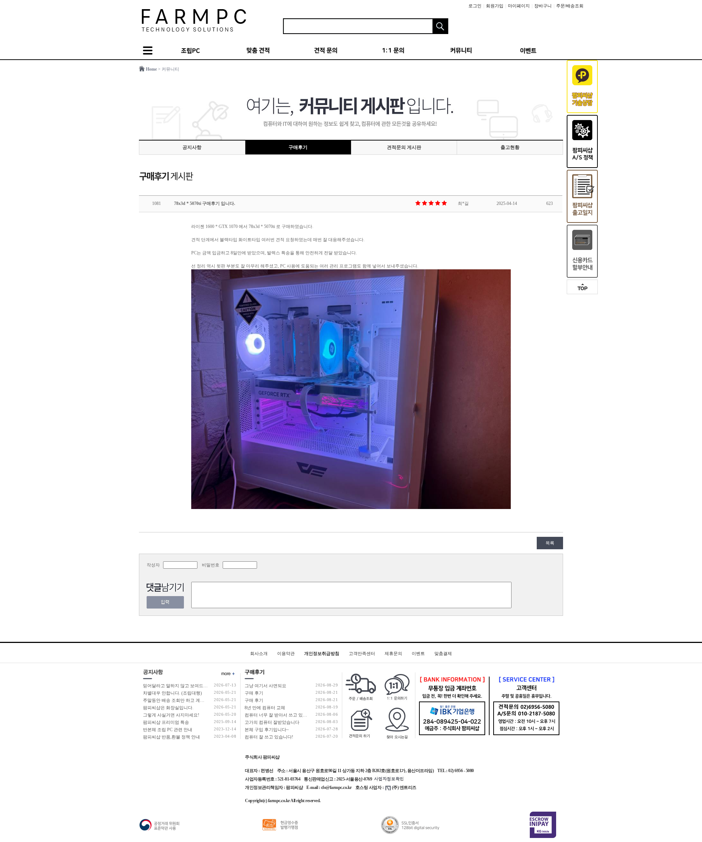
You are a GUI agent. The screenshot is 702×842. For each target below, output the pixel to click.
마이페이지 (519, 5)
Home (151, 69)
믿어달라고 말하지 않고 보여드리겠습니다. (184, 685)
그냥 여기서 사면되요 (265, 685)
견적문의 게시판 (404, 147)
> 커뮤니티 (168, 69)
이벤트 (418, 653)
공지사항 (191, 147)
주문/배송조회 (570, 5)
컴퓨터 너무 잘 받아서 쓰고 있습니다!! (282, 715)
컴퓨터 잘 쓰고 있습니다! (269, 737)
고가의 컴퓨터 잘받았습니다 (272, 722)
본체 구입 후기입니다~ (267, 729)
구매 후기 (254, 693)
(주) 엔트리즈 (404, 787)
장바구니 (543, 5)
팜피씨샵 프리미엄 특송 (166, 722)
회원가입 (494, 5)
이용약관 (286, 653)
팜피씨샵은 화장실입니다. (168, 707)
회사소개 (259, 653)
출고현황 (510, 147)
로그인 (475, 5)
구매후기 (297, 147)
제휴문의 (393, 653)
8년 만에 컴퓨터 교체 (265, 707)
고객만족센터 (362, 653)
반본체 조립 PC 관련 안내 (167, 729)
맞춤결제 (443, 653)
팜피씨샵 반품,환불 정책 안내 (171, 737)
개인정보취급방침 (321, 653)
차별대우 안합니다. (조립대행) (172, 693)
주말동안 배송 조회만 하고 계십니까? (179, 700)
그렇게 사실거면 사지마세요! (171, 715)
